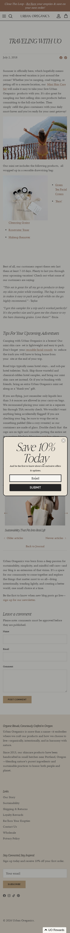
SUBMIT (35, 487)
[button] (54, 930)
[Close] (63, 440)
